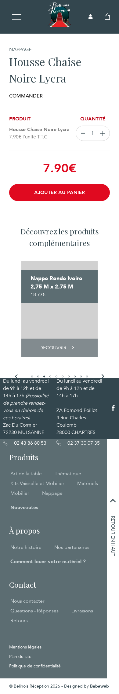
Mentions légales (25, 647)
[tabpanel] (59, 309)
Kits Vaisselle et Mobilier (37, 483)
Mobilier (19, 493)
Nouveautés (24, 507)
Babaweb (99, 686)
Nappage (52, 493)
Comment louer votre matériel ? (48, 561)
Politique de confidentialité (35, 666)
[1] (103, 133)
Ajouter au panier (59, 192)
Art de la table (26, 473)
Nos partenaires (71, 547)
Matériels (87, 483)
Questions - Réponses (34, 611)
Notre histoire (25, 547)
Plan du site (20, 656)
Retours (19, 620)
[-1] (82, 133)
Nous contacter (27, 601)
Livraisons (82, 611)
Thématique (68, 473)
